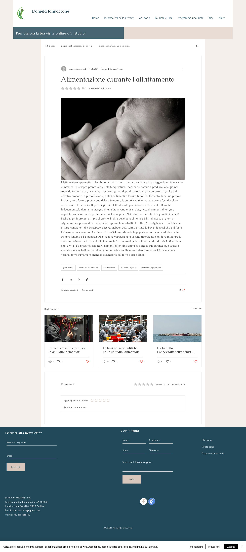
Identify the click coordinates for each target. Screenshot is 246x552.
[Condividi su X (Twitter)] (70, 279)
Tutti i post (49, 46)
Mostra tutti (196, 308)
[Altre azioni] (183, 69)
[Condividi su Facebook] (62, 279)
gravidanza (68, 267)
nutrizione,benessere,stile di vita (76, 46)
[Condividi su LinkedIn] (79, 279)
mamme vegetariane (151, 267)
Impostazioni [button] (196, 546)
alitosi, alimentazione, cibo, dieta (114, 46)
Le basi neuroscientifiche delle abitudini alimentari (121, 350)
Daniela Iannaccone (50, 11)
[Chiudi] (242, 546)
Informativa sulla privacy (145, 546)
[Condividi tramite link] (87, 279)
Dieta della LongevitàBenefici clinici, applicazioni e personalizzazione (174, 350)
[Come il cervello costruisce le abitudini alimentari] (69, 328)
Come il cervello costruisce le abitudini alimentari (67, 350)
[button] (197, 46)
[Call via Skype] (13, 489)
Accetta (231, 546)
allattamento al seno (88, 267)
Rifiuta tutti (214, 546)
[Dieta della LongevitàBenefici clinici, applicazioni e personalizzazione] (177, 328)
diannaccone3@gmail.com (26, 510)
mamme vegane (128, 267)
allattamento (109, 267)
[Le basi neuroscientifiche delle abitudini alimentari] (123, 328)
